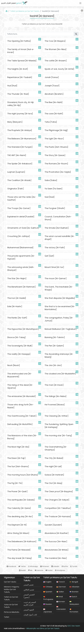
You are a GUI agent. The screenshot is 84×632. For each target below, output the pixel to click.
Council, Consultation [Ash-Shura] (58, 218)
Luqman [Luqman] (16, 172)
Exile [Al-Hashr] (14, 306)
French (61, 582)
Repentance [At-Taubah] (19, 77)
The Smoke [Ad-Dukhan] (57, 227)
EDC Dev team (73, 626)
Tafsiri (6, 617)
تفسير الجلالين (29, 589)
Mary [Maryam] (14, 122)
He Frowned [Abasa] (55, 404)
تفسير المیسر (28, 585)
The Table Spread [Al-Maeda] (21, 60)
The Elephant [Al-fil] (17, 524)
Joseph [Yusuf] (52, 85)
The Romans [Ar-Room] (56, 163)
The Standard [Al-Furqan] (19, 147)
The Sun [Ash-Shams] (18, 466)
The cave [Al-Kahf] (54, 113)
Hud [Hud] (12, 85)
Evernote (39, 570)
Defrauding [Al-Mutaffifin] (19, 424)
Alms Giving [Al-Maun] (18, 533)
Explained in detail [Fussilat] (20, 216)
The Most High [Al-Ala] (18, 446)
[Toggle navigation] (80, 3)
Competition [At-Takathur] (58, 508)
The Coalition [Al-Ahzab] (19, 180)
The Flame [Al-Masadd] (18, 549)
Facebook (12, 566)
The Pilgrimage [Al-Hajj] (56, 130)
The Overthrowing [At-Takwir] (21, 415)
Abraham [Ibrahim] (54, 94)
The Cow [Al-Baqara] (55, 41)
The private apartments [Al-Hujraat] (21, 257)
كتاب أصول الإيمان (30, 614)
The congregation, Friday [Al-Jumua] (59, 319)
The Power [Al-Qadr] (17, 491)
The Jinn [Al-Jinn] (53, 365)
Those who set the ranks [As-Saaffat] (21, 198)
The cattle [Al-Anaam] (56, 60)
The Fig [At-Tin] (14, 483)
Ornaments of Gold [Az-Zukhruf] (23, 227)
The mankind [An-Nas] (56, 558)
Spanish (48, 591)
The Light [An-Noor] (54, 138)
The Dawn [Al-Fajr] (16, 458)
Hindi (60, 596)
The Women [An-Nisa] (55, 49)
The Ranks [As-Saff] (17, 317)
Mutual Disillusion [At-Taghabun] (61, 329)
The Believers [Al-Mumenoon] (21, 138)
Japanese (47, 612)
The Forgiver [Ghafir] (55, 208)
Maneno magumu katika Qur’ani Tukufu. (11, 589)
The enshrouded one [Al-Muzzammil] (19, 375)
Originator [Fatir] (15, 188)
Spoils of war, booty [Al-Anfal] (59, 69)
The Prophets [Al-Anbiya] (19, 130)
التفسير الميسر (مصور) (29, 596)
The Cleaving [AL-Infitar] (56, 415)
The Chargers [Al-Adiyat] (57, 499)
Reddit (23, 570)
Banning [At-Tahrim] (55, 337)
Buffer (65, 566)
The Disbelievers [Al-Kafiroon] (21, 541)
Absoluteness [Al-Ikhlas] (56, 549)
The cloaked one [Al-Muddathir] (60, 373)
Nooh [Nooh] (13, 365)
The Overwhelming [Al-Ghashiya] (56, 448)
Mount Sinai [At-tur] (54, 267)
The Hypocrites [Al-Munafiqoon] (23, 329)
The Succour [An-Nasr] (56, 541)
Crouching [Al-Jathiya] (18, 236)
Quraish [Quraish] (53, 524)
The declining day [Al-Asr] (20, 516)
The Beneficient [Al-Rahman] (21, 286)
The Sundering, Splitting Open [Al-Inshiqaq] (59, 426)
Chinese (48, 586)
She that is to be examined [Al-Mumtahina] (60, 308)
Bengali (74, 582)
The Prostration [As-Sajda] (58, 172)
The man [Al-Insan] (54, 385)
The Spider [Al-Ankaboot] (19, 163)
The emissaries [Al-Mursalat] (21, 396)
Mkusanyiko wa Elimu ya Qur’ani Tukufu (42, 628)
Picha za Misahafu (11, 612)
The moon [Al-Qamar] (55, 278)
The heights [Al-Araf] (17, 69)
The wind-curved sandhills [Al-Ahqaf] (59, 238)
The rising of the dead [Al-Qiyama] (20, 386)
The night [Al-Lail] (53, 466)
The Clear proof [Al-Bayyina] (59, 491)
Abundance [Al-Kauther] (56, 533)
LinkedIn (56, 566)
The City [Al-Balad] (54, 458)
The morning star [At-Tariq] (58, 435)
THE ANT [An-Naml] (16, 155)
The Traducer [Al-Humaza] (58, 516)
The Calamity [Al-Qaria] (19, 508)
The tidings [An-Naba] (55, 396)
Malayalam (74, 604)
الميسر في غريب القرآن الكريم (30, 603)
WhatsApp (34, 566)
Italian (61, 591)
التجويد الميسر (29, 610)
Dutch (74, 596)
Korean (61, 601)
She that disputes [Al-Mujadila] (60, 298)
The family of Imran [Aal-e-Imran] (20, 51)
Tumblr (74, 566)
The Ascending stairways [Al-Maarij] (59, 355)
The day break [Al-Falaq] (19, 558)
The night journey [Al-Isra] (20, 113)
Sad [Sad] (49, 197)
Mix (31, 570)
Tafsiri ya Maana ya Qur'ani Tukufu (24, 11)
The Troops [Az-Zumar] (18, 208)
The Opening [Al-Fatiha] (19, 41)
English (48, 582)
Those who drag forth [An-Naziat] (20, 406)
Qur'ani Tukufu (10, 582)
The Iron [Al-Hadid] (16, 298)
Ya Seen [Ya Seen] (53, 188)
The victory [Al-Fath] (55, 247)
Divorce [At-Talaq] (16, 337)
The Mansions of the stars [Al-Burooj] (22, 437)
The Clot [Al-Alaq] (53, 483)
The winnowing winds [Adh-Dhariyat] (20, 268)
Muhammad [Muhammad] (20, 247)
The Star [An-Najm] (16, 278)
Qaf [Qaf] (49, 255)
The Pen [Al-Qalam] (54, 345)
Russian (48, 604)
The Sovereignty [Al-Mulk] (19, 345)
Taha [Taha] (51, 122)
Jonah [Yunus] (52, 77)
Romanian (74, 612)
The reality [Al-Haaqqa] (18, 354)
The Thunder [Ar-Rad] (18, 94)
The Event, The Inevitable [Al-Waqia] (59, 288)
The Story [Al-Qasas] (55, 155)
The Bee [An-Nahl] (53, 102)
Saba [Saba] (51, 180)
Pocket (50, 570)
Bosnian (74, 591)
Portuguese (48, 599)
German (62, 586)
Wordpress (61, 570)
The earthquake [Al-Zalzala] (21, 499)
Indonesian (61, 609)
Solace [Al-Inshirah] (54, 474)
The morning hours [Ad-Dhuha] (22, 474)
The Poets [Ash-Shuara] (56, 147)
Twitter (23, 566)
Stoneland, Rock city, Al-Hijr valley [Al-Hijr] (20, 104)
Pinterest (45, 566)
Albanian (75, 586)
